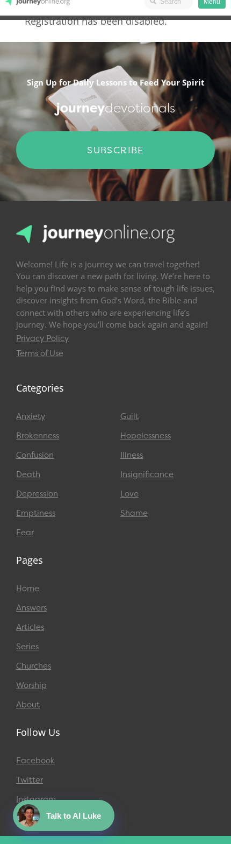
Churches (33, 666)
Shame (134, 513)
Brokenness (37, 435)
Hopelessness (145, 435)
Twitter (29, 780)
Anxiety (30, 416)
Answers (31, 607)
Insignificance (147, 474)
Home (27, 588)
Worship (31, 685)
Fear (25, 532)
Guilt (129, 416)
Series (27, 646)
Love (129, 493)
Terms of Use (39, 353)
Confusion (35, 455)
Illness (131, 455)
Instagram (36, 799)
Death (28, 474)
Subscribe (115, 150)
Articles (30, 627)
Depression (37, 493)
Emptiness (35, 513)
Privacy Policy (42, 338)
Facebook (35, 760)
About (28, 704)
